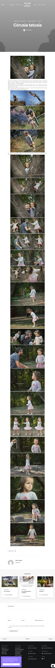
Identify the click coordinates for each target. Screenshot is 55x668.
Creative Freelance (5, 649)
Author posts (17, 562)
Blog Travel (4, 652)
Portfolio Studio (4, 650)
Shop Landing (4, 653)
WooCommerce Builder (19, 649)
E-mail (23, 620)
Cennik (39, 4)
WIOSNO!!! (41, 591)
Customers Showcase (47, 653)
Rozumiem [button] (11, 664)
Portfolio (35, 4)
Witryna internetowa (39, 620)
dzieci (20, 21)
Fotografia (31, 582)
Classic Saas (4, 648)
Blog (20, 4)
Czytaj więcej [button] (10, 661)
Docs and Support (33, 648)
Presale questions (33, 658)
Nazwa (9, 620)
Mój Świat (17, 21)
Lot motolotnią (7, 591)
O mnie (17, 4)
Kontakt (43, 4)
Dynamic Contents (18, 655)
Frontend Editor (18, 648)
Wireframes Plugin (18, 650)
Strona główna (11, 4)
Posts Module (17, 652)
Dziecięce (24, 21)
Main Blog (27, 638)
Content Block (17, 653)
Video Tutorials (32, 653)
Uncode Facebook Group (48, 648)
